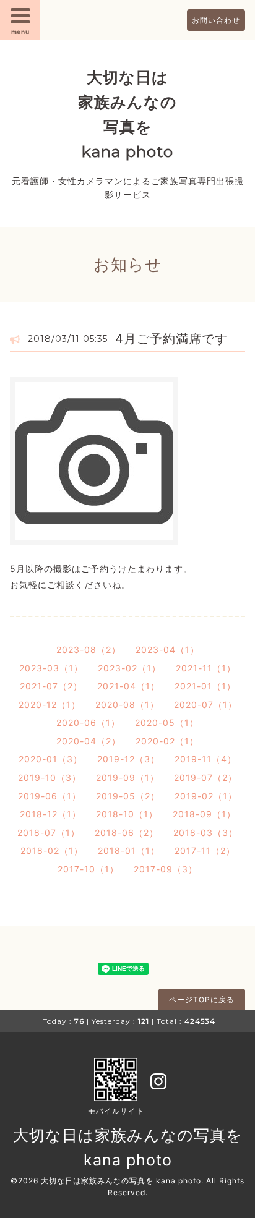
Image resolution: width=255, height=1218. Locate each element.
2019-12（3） (128, 759)
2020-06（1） (88, 722)
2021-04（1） (128, 686)
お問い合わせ (216, 20)
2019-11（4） (205, 759)
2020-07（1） (205, 704)
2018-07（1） (48, 832)
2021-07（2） (51, 686)
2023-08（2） (88, 649)
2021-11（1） (206, 668)
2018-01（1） (129, 850)
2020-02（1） (167, 741)
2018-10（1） (127, 814)
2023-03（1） (51, 668)
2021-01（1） (205, 686)
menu (20, 31)
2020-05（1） (167, 722)
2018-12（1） (50, 814)
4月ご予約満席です (171, 338)
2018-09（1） (204, 814)
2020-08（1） (127, 704)
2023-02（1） (129, 668)
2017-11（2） (205, 850)
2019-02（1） (206, 796)
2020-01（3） (50, 759)
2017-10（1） (88, 869)
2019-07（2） (205, 777)
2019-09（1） (127, 777)
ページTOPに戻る (202, 999)
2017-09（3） (165, 869)
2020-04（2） (88, 741)
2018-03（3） (205, 832)
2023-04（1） (167, 649)
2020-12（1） (49, 704)
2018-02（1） (51, 850)
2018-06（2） (126, 832)
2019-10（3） (49, 777)
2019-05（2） (128, 796)
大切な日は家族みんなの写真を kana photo (121, 1180)
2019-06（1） (49, 796)
